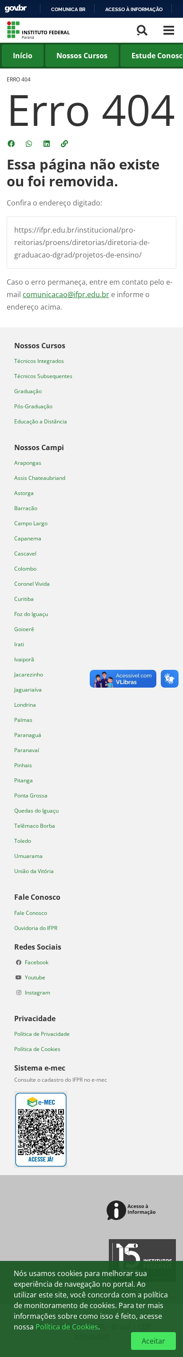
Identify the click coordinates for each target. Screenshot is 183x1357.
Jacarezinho (28, 674)
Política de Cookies (37, 1049)
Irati (19, 644)
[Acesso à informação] (133, 1211)
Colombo (25, 568)
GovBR (15, 8)
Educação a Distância (40, 421)
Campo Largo (31, 523)
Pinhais (23, 765)
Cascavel (25, 553)
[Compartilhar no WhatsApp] (29, 143)
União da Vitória (34, 871)
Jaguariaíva (28, 689)
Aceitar (153, 1341)
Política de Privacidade (42, 1034)
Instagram (37, 992)
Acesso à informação (134, 9)
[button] (65, 143)
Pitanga (23, 780)
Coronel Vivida (32, 584)
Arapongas (27, 463)
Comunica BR (68, 9)
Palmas (23, 720)
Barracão (25, 508)
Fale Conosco (30, 913)
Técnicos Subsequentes (43, 376)
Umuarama (28, 856)
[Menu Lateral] (169, 30)
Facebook (36, 962)
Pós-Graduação (33, 406)
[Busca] (142, 30)
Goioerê (24, 629)
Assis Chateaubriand (39, 478)
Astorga (24, 493)
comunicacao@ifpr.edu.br (66, 294)
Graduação (28, 391)
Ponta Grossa (31, 795)
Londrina (25, 705)
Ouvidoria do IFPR (35, 928)
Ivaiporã (24, 659)
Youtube (35, 977)
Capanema (27, 538)
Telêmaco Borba (34, 826)
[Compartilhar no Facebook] (12, 143)
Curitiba (24, 599)
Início (22, 55)
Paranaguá (27, 735)
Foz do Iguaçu (31, 614)
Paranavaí (26, 750)
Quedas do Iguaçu (36, 810)
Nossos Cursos (81, 55)
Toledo (22, 841)
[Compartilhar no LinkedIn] (47, 143)
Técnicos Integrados (39, 361)
